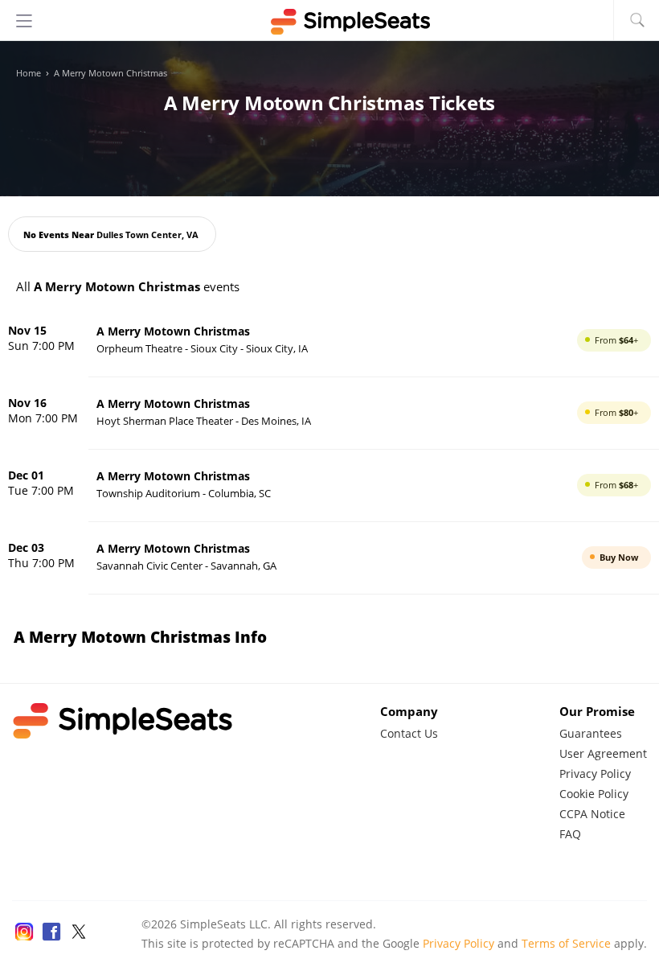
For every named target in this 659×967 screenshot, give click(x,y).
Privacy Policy (595, 773)
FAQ (570, 833)
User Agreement (603, 753)
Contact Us (409, 733)
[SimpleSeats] (329, 22)
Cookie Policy (593, 793)
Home (28, 73)
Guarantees (590, 733)
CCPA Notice (592, 813)
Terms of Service (566, 943)
